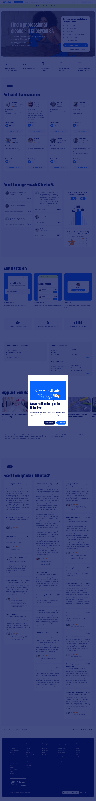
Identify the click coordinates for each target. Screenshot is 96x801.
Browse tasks (49, 423)
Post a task (61, 423)
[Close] (65, 378)
